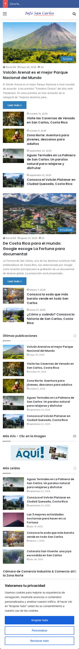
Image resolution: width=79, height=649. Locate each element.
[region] (39, 614)
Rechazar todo (39, 640)
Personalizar (39, 630)
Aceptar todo (39, 620)
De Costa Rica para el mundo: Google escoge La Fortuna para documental (34, 249)
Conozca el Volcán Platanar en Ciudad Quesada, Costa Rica (51, 181)
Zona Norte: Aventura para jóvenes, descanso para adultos (48, 139)
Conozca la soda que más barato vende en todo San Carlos (47, 298)
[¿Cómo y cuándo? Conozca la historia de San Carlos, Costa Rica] (13, 315)
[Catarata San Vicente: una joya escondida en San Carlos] (13, 556)
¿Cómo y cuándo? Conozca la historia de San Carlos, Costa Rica (50, 318)
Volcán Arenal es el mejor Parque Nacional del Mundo (35, 75)
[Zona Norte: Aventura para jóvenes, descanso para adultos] (13, 136)
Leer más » (15, 105)
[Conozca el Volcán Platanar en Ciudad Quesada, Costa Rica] (13, 180)
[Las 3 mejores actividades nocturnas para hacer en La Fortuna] (13, 520)
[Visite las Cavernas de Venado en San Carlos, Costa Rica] (13, 119)
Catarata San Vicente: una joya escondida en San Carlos (49, 553)
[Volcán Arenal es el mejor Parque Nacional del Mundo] (13, 352)
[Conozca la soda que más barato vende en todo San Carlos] (13, 296)
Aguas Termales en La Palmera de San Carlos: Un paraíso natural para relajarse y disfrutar (51, 161)
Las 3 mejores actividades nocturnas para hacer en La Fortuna (46, 518)
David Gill (11, 67)
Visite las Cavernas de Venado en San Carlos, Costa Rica (51, 120)
